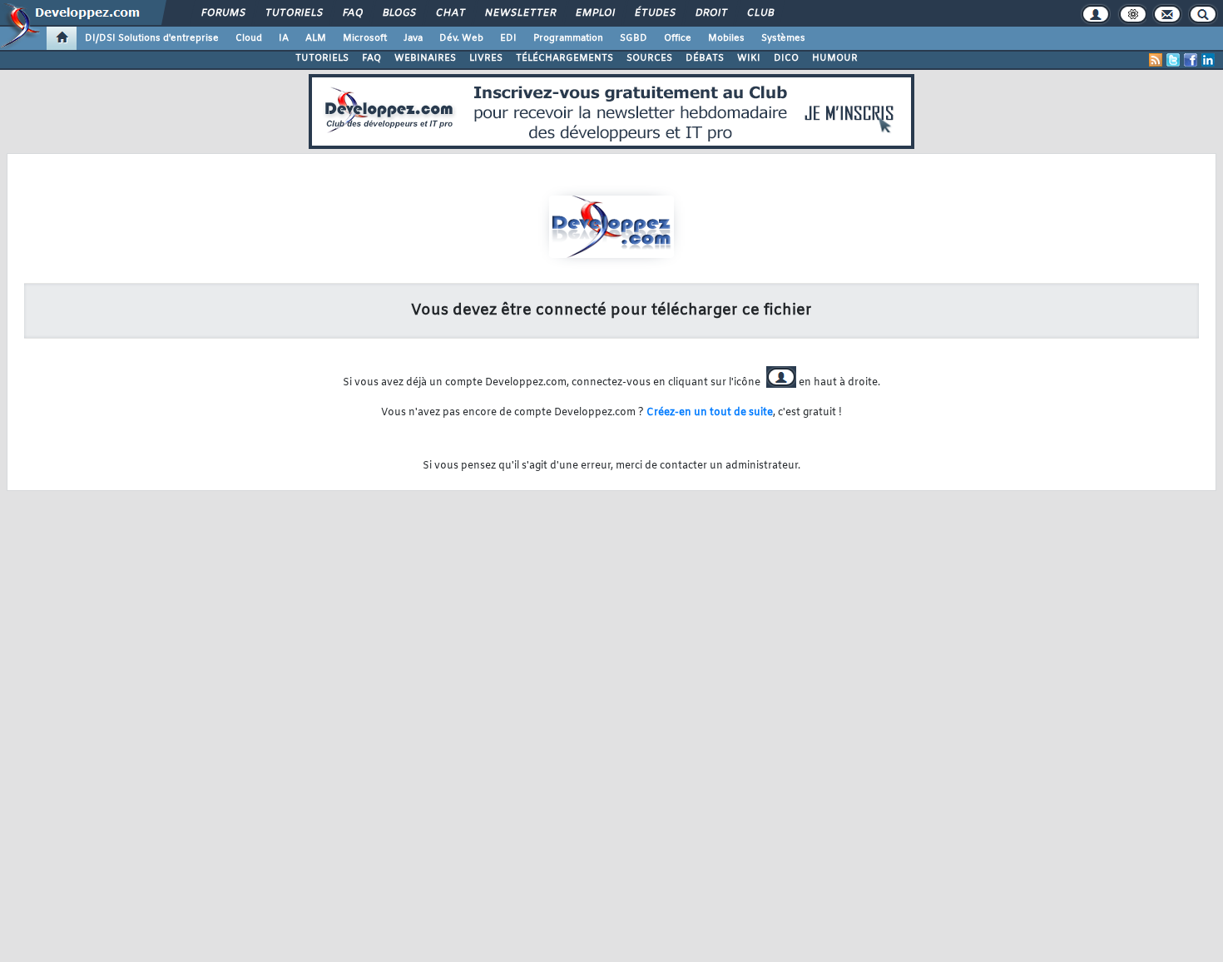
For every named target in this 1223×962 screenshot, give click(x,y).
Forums (222, 13)
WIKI (748, 58)
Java (413, 38)
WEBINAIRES (425, 58)
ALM (315, 38)
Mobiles (726, 38)
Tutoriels (293, 13)
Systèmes (783, 38)
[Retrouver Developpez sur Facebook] (1190, 60)
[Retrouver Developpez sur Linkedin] (1208, 60)
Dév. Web (461, 38)
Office (677, 38)
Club (760, 13)
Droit (710, 13)
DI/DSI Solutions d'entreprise (152, 38)
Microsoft (365, 38)
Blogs (398, 13)
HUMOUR (835, 58)
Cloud (248, 38)
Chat (449, 13)
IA (284, 38)
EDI (508, 38)
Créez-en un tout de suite (709, 412)
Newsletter (520, 13)
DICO (786, 58)
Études (654, 13)
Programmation (568, 38)
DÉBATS (705, 58)
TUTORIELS (322, 58)
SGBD (633, 38)
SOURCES (649, 58)
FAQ (352, 13)
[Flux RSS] (1155, 60)
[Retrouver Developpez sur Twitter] (1173, 60)
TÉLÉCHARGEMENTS (564, 58)
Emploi (594, 13)
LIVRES (486, 58)
